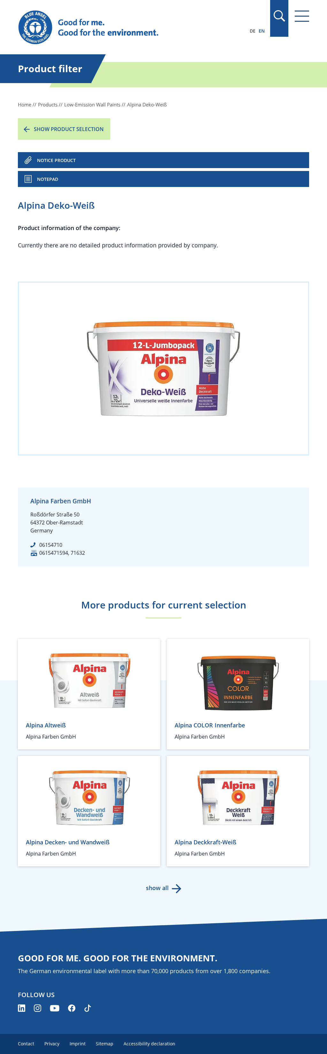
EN (262, 31)
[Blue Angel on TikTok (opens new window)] (87, 1008)
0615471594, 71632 (62, 552)
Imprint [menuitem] (78, 1044)
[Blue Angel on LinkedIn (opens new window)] (21, 1008)
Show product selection (69, 129)
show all (157, 888)
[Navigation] (302, 16)
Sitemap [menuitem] (104, 1044)
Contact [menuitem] (26, 1044)
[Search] (279, 16)
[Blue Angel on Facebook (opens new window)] (71, 1008)
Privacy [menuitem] (51, 1044)
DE (252, 31)
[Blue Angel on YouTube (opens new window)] (54, 1008)
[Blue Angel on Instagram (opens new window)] (37, 1008)
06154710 (50, 544)
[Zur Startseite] (120, 27)
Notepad (47, 179)
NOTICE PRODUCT (56, 160)
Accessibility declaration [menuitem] (149, 1044)
